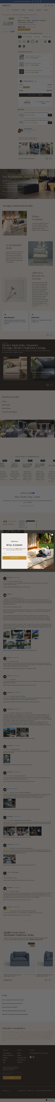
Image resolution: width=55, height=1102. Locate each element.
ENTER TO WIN (14, 557)
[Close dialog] (52, 534)
